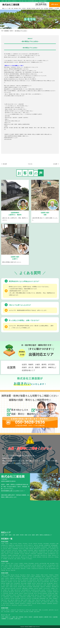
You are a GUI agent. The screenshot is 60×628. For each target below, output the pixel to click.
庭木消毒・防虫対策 (31, 8)
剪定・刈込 (11, 8)
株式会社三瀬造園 (28, 626)
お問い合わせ (18, 618)
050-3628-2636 (41, 4)
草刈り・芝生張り (22, 8)
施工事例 (46, 8)
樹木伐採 (16, 8)
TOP (3, 617)
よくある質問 (56, 8)
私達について (5, 8)
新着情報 (51, 8)
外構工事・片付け (40, 8)
